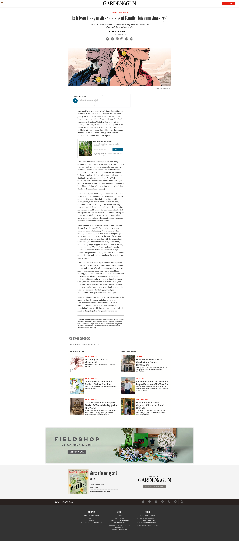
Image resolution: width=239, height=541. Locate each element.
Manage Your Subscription (100, 491)
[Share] (107, 39)
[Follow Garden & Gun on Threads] (156, 501)
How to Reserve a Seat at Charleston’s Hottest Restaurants (149, 362)
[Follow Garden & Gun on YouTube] (182, 501)
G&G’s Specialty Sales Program (147, 525)
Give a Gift (94, 487)
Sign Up (117, 149)
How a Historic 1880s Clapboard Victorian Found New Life (150, 405)
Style (97, 345)
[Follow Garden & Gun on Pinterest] (169, 501)
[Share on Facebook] (112, 39)
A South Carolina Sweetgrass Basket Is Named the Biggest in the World (101, 405)
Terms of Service (98, 155)
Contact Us (119, 518)
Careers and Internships (119, 520)
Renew (91, 520)
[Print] (131, 39)
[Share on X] (117, 39)
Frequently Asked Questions (120, 525)
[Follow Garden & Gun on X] (162, 501)
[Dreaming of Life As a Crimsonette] (77, 371)
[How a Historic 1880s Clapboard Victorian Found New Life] (128, 415)
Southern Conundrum (88, 345)
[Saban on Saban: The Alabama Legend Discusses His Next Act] (128, 393)
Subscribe (229, 3)
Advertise (119, 515)
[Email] (127, 39)
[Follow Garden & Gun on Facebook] (143, 501)
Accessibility (119, 527)
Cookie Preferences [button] (119, 529)
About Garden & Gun (147, 515)
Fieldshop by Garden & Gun (147, 518)
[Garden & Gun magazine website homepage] (119, 3)
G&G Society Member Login (147, 522)
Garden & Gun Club (148, 520)
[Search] (236, 3)
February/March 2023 (119, 34)
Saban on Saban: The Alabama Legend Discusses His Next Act (152, 383)
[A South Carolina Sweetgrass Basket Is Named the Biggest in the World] (77, 415)
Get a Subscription (97, 484)
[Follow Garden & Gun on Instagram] (149, 501)
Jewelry (77, 345)
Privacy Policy (119, 153)
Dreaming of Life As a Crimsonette (96, 361)
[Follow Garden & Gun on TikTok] (175, 501)
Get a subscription (91, 515)
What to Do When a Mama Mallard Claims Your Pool (98, 383)
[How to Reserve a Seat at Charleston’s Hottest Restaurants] (128, 371)
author (79, 322)
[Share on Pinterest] (122, 39)
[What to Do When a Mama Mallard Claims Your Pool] (77, 393)
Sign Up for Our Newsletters (154, 487)
